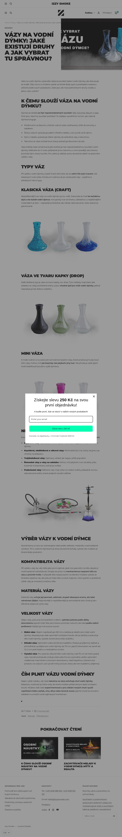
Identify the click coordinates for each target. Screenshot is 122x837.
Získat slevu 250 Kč (61, 428)
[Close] (94, 396)
